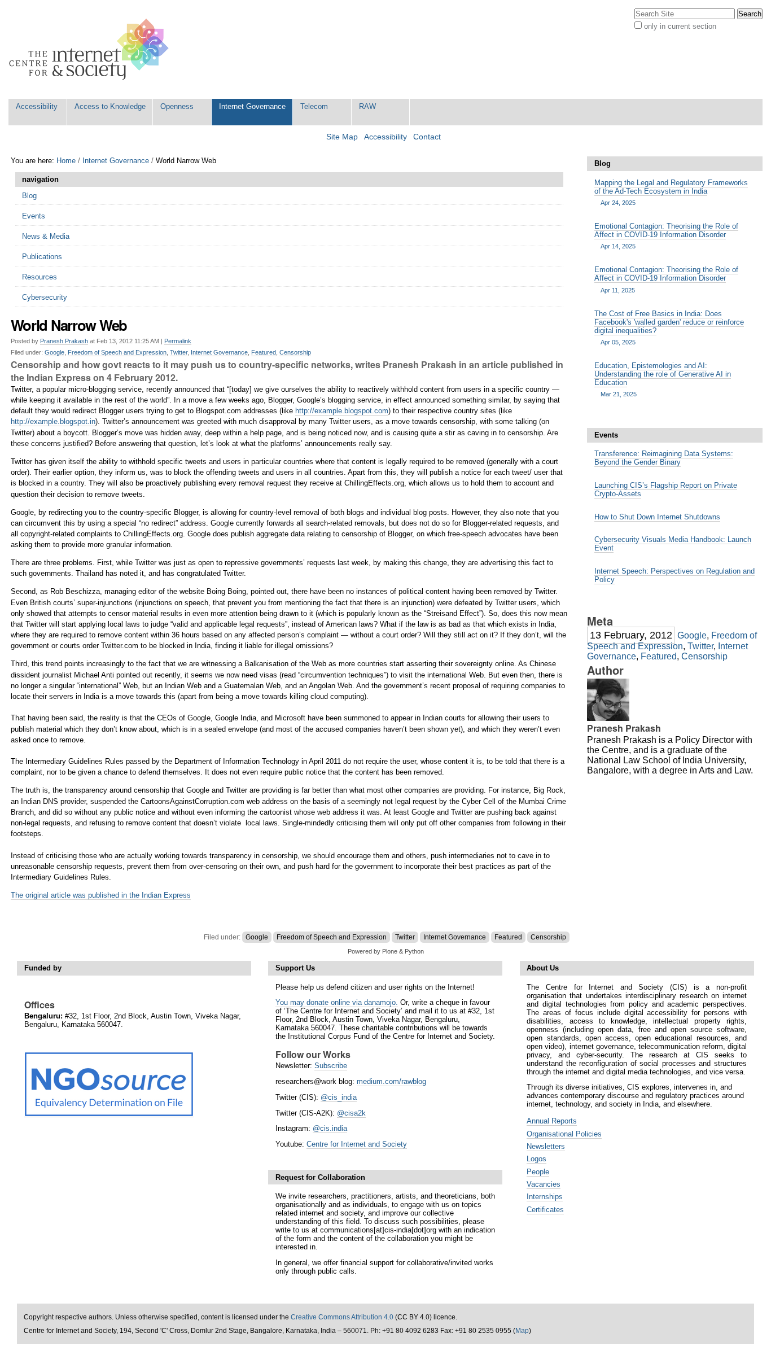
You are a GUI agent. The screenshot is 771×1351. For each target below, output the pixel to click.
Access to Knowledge (110, 106)
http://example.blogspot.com (341, 410)
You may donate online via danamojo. (336, 1002)
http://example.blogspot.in (53, 421)
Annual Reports (552, 1121)
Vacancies (543, 1184)
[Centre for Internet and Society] (91, 49)
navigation (40, 179)
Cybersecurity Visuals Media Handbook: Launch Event (672, 543)
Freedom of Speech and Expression (117, 352)
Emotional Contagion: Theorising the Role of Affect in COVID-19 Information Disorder (666, 236)
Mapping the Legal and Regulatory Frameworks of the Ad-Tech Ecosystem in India (671, 192)
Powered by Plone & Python (386, 951)
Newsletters (546, 1146)
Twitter (178, 352)
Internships (545, 1196)
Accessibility (37, 106)
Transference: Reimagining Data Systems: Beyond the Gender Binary (663, 457)
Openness (177, 106)
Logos (536, 1159)
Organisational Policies (564, 1134)
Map (522, 1331)
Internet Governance (252, 106)
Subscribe (330, 1065)
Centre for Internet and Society (356, 1144)
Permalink (177, 341)
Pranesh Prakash (64, 341)
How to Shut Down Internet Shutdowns (657, 517)
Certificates (545, 1209)
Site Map (342, 137)
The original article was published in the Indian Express (101, 895)
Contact (427, 137)
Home (66, 160)
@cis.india (330, 1128)
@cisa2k (351, 1113)
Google (54, 352)
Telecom (314, 106)
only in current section (680, 26)
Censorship (295, 352)
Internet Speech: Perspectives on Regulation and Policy (674, 575)
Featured (263, 352)
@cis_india (339, 1097)
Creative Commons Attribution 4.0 (342, 1317)
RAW (367, 106)
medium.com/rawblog (391, 1081)
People (538, 1172)
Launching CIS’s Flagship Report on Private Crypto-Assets (665, 489)
